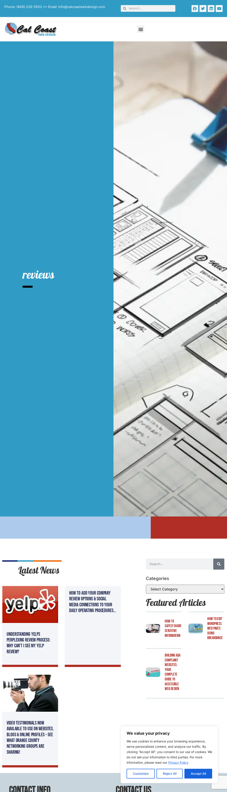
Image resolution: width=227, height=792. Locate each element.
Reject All (169, 773)
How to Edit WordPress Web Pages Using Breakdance (215, 628)
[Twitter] (203, 8)
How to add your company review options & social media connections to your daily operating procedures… (92, 602)
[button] (140, 29)
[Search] (218, 564)
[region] (169, 754)
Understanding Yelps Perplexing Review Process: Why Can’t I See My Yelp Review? (28, 643)
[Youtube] (219, 8)
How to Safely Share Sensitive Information (173, 628)
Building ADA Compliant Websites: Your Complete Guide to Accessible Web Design (172, 672)
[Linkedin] (211, 8)
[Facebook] (195, 8)
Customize (141, 773)
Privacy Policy (178, 762)
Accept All (198, 773)
